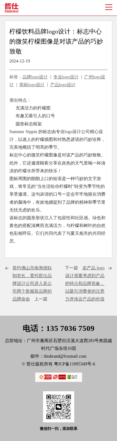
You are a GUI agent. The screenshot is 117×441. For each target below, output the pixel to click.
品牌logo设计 (35, 77)
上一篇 (32, 284)
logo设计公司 (77, 131)
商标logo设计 (32, 84)
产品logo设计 (63, 84)
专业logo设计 (66, 77)
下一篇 (85, 284)
